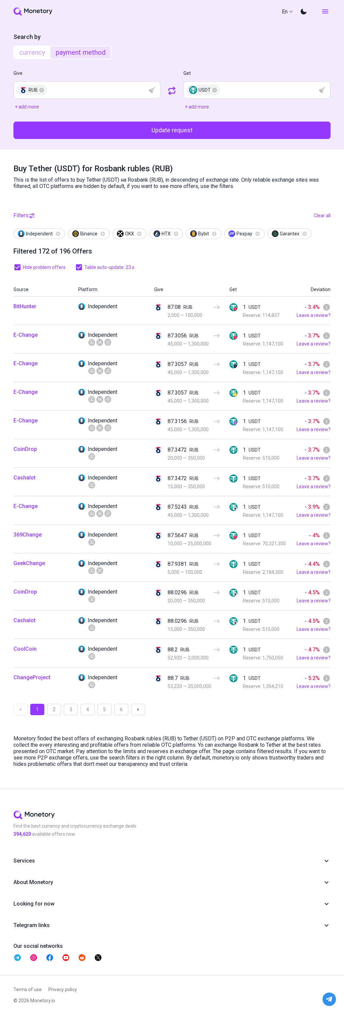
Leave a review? (314, 315)
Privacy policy (62, 989)
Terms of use (27, 989)
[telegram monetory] (17, 958)
